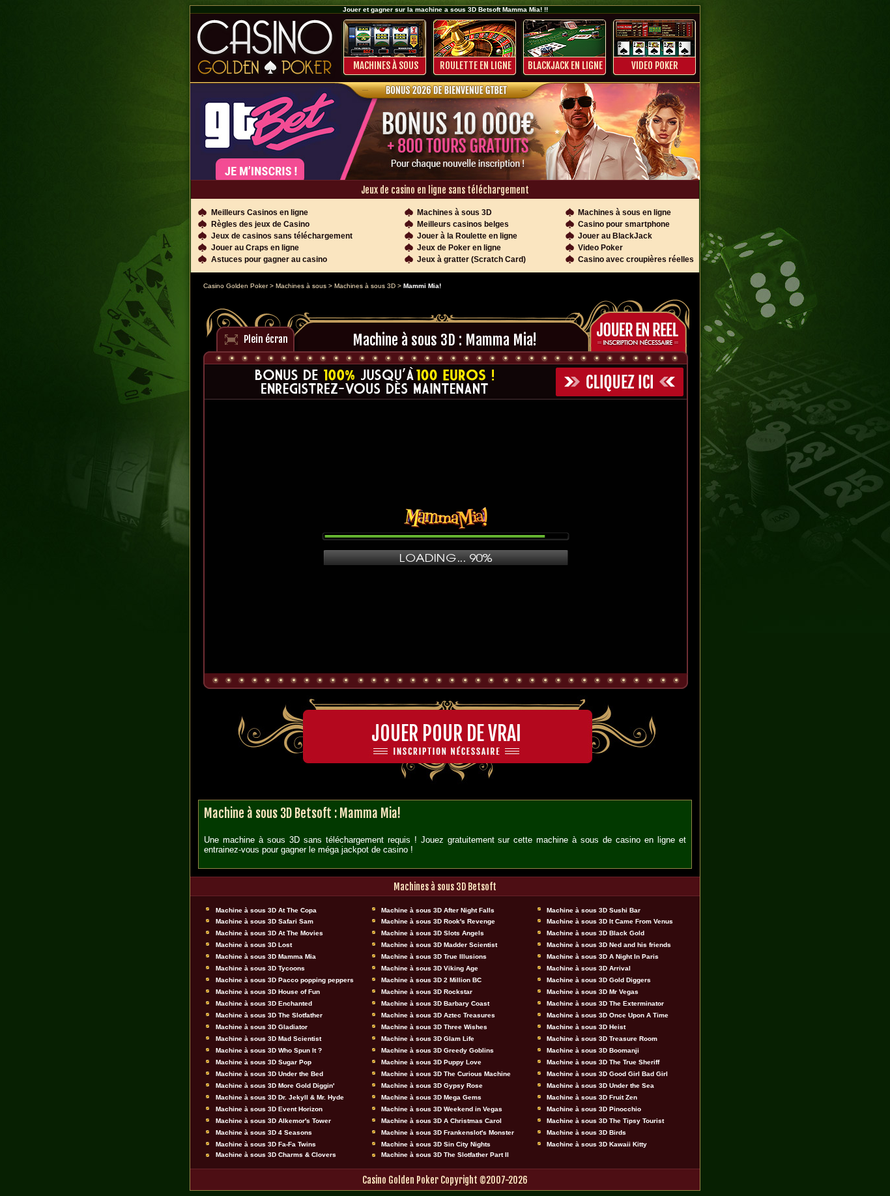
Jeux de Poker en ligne (459, 247)
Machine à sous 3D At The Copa (266, 910)
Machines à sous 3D (454, 212)
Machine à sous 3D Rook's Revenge (438, 921)
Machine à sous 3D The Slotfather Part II (445, 1154)
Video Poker (654, 65)
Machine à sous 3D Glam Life (427, 1038)
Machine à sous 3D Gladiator (262, 1026)
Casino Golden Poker (235, 285)
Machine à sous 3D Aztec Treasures (438, 1015)
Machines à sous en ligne (624, 212)
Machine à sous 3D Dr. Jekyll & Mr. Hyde (280, 1097)
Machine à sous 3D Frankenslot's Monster (447, 1132)
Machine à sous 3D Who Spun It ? (269, 1050)
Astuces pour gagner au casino (269, 259)
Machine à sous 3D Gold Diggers (599, 980)
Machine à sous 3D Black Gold (595, 933)
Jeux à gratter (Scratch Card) (471, 259)
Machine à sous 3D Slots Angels (432, 933)
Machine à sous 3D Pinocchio (594, 1109)
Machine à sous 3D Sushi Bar (593, 910)
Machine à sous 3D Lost (254, 944)
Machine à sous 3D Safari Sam (264, 921)
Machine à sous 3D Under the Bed (269, 1073)
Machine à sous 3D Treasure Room (602, 1038)
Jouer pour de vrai (446, 734)
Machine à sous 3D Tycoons (260, 968)
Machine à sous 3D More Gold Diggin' (275, 1085)
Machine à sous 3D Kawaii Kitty (597, 1144)
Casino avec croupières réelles (636, 259)
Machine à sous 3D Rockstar (426, 991)
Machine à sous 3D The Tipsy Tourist (605, 1120)
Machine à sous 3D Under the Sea (600, 1085)
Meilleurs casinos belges (463, 224)
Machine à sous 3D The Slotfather (269, 1015)
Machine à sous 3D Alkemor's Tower (273, 1120)
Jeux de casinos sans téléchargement (281, 236)
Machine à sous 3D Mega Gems (431, 1097)
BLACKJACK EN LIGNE (565, 65)
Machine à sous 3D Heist (586, 1026)
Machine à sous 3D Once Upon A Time (607, 1015)
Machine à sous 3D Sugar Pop (263, 1062)
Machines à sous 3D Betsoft (445, 886)
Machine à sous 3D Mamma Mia (266, 956)
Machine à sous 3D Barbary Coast (435, 1003)
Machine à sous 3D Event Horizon (269, 1109)
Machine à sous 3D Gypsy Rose (432, 1085)
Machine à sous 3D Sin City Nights (436, 1144)
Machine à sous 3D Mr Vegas (593, 991)
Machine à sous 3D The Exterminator (605, 1003)
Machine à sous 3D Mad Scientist (268, 1038)
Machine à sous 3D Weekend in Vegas (441, 1109)
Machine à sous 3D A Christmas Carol (441, 1120)
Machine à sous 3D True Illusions (434, 956)
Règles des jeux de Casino (260, 224)
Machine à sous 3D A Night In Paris (603, 956)
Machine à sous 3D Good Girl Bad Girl (607, 1073)
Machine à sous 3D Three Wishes (434, 1026)
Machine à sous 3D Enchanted (264, 1003)
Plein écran (266, 339)
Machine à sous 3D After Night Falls (438, 910)
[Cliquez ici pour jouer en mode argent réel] (642, 330)
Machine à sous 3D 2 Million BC (431, 980)
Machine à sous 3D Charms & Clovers (276, 1154)
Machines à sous (385, 65)
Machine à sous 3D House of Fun (268, 991)
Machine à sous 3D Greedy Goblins (437, 1050)
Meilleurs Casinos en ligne (259, 212)
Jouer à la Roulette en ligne (467, 236)
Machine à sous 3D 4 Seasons (264, 1132)
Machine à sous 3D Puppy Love (431, 1062)
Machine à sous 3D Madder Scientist (439, 944)
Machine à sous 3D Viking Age (429, 968)
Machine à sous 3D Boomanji (593, 1050)
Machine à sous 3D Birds (586, 1132)
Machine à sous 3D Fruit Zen (592, 1097)
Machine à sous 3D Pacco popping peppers (285, 980)
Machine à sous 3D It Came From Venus (610, 921)
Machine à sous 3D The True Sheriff (603, 1062)
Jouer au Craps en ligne (255, 247)
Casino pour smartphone (624, 224)
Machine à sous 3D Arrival (589, 968)
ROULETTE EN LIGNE (475, 65)
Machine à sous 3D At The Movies (269, 933)
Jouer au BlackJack (615, 236)
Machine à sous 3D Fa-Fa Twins (266, 1144)
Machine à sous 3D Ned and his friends (609, 944)
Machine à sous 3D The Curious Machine (446, 1073)
